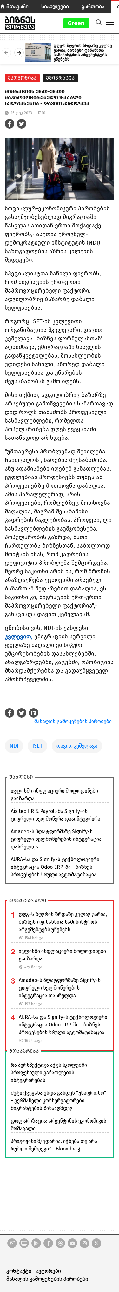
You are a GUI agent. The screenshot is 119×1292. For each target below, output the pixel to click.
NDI (14, 746)
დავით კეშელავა (76, 746)
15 (12, 1243)
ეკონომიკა (22, 78)
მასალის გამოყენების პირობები (73, 721)
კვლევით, (19, 636)
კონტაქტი (18, 1271)
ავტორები (48, 1271)
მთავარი (17, 6)
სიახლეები (55, 6)
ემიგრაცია (60, 78)
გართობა (93, 6)
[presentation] (6, 52)
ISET (37, 746)
